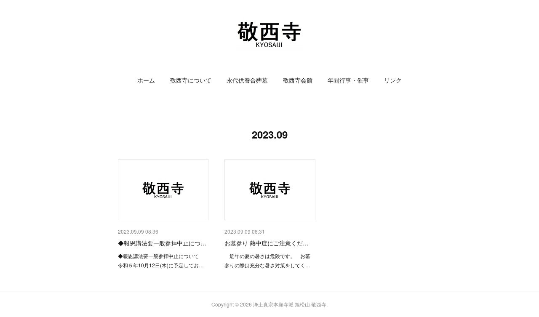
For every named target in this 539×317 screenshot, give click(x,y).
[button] (146, 80)
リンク (393, 80)
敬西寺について (190, 80)
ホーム (146, 80)
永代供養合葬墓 (247, 80)
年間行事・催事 (348, 80)
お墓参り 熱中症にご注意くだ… (266, 243)
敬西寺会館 (297, 80)
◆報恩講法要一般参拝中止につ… (162, 243)
